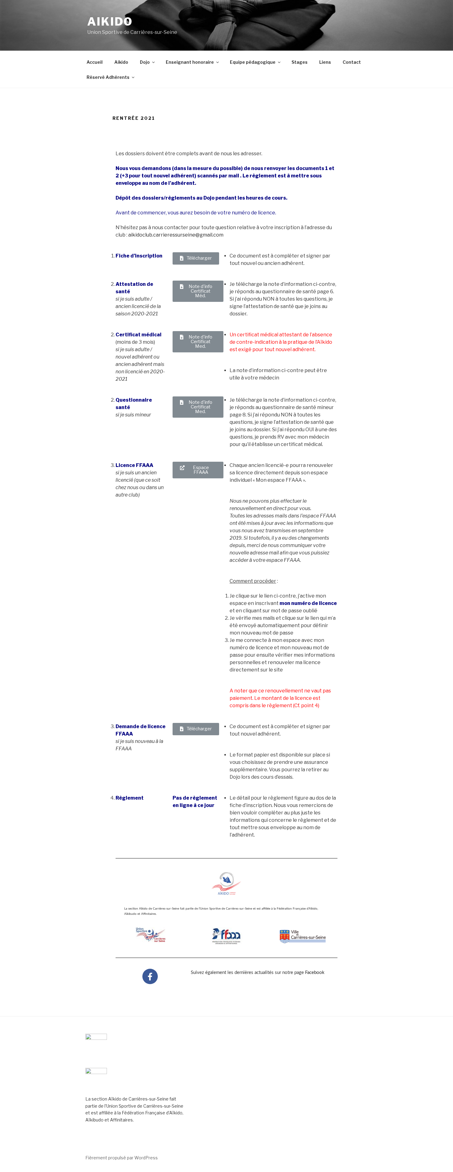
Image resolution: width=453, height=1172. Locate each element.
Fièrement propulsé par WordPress (121, 1157)
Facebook (314, 972)
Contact (352, 62)
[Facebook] (150, 976)
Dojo (145, 62)
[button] (196, 258)
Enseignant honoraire (190, 62)
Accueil (95, 62)
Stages (300, 62)
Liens (325, 62)
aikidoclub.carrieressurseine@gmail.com (175, 235)
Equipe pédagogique (252, 62)
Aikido (110, 21)
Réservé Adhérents (108, 77)
